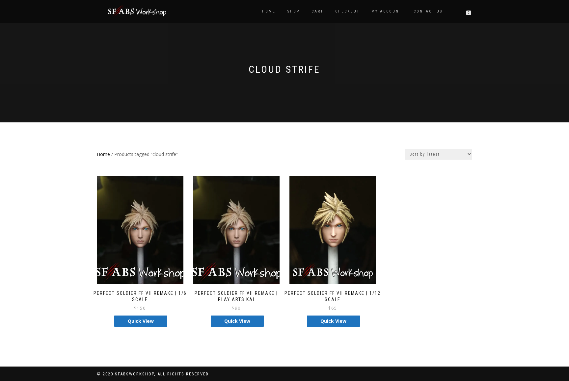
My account (386, 11)
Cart (317, 11)
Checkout (347, 11)
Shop (293, 11)
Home (269, 11)
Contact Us (428, 11)
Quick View (141, 321)
